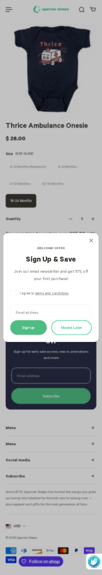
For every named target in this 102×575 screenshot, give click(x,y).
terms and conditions (52, 293)
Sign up (28, 327)
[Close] (91, 240)
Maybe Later (71, 327)
